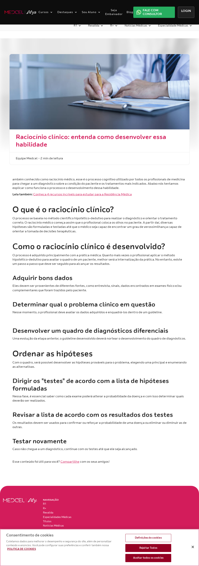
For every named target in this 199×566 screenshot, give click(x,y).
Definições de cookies (148, 538)
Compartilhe (69, 462)
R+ (44, 508)
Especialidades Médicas (57, 517)
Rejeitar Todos (148, 548)
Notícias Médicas (53, 525)
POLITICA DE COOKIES (21, 549)
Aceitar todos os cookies (148, 558)
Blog (130, 12)
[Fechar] (193, 547)
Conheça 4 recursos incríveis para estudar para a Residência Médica (82, 194)
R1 (44, 504)
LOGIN (186, 11)
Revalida (48, 512)
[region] (99, 547)
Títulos (47, 521)
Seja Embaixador (114, 12)
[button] (44, 12)
